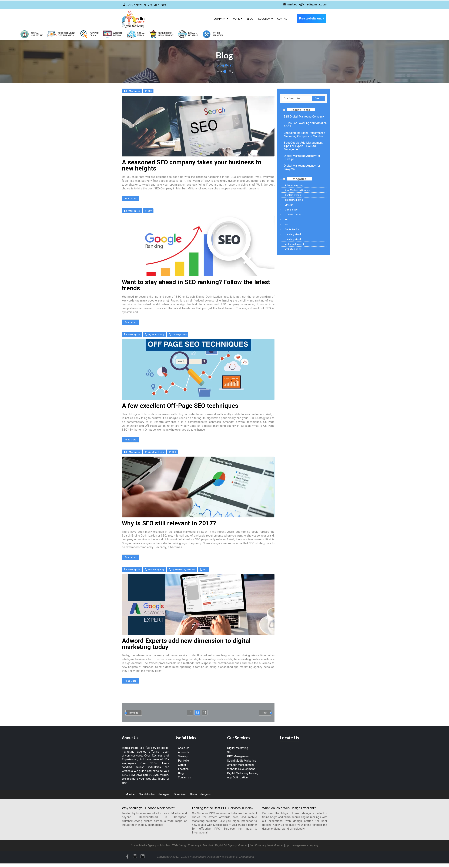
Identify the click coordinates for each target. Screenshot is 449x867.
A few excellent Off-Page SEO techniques (180, 405)
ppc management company (302, 845)
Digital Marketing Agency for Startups (302, 157)
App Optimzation (237, 777)
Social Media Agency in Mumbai (150, 845)
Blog (250, 18)
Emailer (289, 205)
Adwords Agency (156, 569)
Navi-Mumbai (147, 794)
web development (294, 244)
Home (219, 71)
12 (197, 712)
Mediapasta (197, 856)
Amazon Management (240, 764)
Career (182, 764)
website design (293, 249)
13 (204, 712)
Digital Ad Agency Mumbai (231, 845)
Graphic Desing (293, 214)
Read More (130, 198)
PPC (205, 569)
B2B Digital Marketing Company (304, 116)
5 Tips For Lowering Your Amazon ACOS (305, 124)
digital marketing (156, 334)
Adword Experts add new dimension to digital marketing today (186, 644)
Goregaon (164, 794)
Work (236, 18)
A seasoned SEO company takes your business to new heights (192, 165)
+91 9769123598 (136, 5)
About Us (183, 748)
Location (264, 18)
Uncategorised (179, 334)
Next (265, 712)
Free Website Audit (311, 18)
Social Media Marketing (241, 760)
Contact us (184, 777)
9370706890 (158, 5)
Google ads (291, 210)
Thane (193, 794)
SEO (150, 91)
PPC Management (238, 756)
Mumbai (130, 794)
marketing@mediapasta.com (307, 4)
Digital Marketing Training (242, 773)
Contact (283, 18)
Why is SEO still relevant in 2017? (169, 523)
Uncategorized (293, 239)
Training (182, 756)
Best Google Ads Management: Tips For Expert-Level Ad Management (303, 146)
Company (220, 18)
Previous (133, 712)
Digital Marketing (237, 748)
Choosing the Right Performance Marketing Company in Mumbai (304, 134)
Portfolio (183, 760)
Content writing (293, 195)
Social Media (292, 229)
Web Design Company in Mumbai (192, 845)
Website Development (241, 769)
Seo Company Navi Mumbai (266, 845)
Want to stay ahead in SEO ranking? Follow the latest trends (196, 285)
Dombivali (180, 794)
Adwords (183, 752)
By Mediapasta (133, 91)
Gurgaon (205, 794)
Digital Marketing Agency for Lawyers (302, 167)
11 (190, 712)
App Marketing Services (183, 569)
